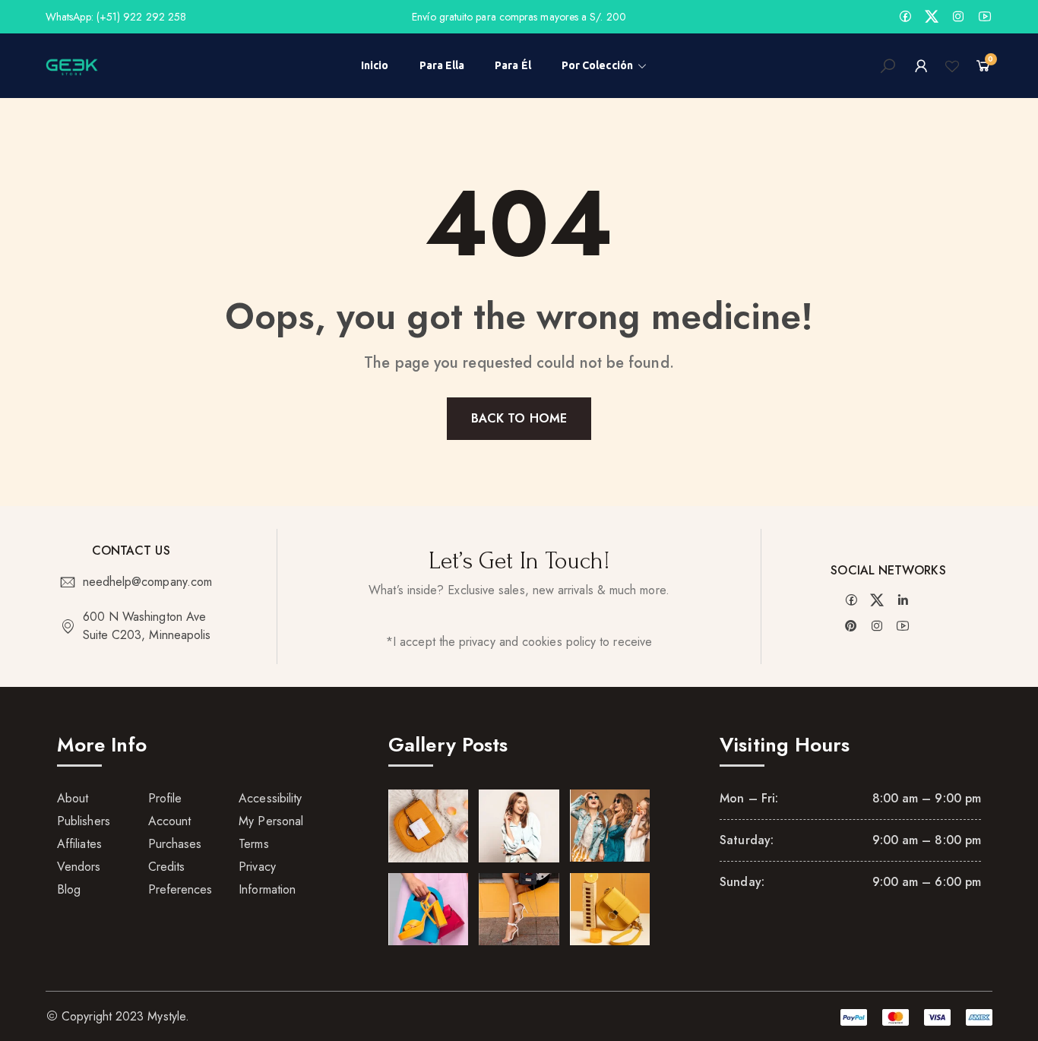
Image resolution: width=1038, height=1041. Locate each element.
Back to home (519, 418)
